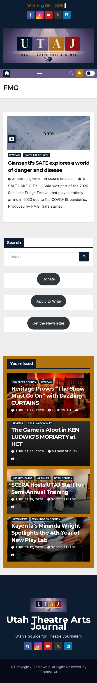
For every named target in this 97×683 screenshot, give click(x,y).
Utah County (63, 478)
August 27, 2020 (26, 179)
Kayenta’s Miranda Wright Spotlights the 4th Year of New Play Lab (45, 532)
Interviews (20, 519)
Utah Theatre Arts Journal (48, 623)
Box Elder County (24, 382)
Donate (48, 279)
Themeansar (48, 671)
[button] (71, 73)
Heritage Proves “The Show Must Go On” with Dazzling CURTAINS (47, 395)
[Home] (6, 73)
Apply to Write (48, 301)
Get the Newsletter (48, 323)
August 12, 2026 (30, 547)
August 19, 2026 (30, 499)
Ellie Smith (62, 410)
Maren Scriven (61, 179)
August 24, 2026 (30, 410)
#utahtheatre (22, 478)
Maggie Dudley (65, 451)
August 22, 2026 (30, 451)
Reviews (14, 155)
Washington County (46, 519)
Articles (43, 478)
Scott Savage (63, 499)
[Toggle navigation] (40, 73)
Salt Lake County (36, 155)
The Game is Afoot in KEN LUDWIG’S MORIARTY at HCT (45, 437)
